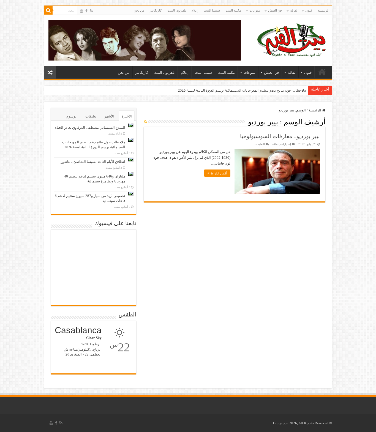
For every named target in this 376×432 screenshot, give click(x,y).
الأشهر (109, 116)
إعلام (195, 10)
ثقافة (293, 10)
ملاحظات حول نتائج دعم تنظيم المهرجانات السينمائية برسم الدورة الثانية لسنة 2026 (242, 90)
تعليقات (91, 116)
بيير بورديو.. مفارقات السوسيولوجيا (280, 136)
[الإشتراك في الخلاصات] (145, 121)
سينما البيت (212, 10)
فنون (308, 10)
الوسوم (72, 116)
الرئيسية (323, 10)
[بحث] (48, 10)
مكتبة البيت (233, 10)
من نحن (139, 10)
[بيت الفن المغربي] (292, 39)
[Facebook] (86, 10)
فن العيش (275, 10)
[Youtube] (81, 10)
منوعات (254, 10)
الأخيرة (127, 116)
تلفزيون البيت (176, 10)
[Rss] (91, 10)
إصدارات (285, 144)
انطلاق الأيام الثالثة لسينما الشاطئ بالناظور (93, 162)
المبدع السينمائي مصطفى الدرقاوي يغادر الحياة (90, 127)
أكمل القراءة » (217, 173)
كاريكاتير (156, 10)
